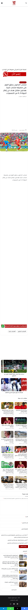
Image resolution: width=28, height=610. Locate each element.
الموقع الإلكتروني (24, 529)
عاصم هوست (12, 600)
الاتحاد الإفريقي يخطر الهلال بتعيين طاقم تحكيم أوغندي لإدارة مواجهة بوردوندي (7, 456)
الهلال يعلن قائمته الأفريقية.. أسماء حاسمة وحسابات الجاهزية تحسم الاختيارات (7, 412)
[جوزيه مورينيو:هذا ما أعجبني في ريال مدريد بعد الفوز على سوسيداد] (7, 434)
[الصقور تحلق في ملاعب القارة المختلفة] (7, 420)
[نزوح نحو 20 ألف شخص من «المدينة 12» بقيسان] (23, 571)
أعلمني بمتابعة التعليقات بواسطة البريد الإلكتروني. (17, 540)
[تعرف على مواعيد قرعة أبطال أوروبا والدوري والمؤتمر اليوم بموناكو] (21, 434)
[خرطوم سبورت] (14, 3)
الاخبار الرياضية (23, 82)
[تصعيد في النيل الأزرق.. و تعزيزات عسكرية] (23, 584)
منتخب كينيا (12, 331)
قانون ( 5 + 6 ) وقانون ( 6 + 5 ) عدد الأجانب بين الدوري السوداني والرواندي (21, 471)
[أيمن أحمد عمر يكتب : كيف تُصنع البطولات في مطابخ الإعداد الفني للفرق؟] (7, 464)
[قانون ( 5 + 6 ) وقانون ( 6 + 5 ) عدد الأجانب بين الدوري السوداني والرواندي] (21, 464)
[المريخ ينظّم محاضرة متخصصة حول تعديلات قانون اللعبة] (21, 449)
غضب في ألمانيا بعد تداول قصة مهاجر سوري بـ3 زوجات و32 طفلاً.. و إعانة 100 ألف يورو (10, 563)
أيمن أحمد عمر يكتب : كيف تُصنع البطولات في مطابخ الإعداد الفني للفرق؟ (8, 471)
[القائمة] (2, 3)
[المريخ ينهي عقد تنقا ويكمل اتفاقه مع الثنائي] (21, 405)
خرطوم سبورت (22, 130)
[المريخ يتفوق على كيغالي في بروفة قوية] (21, 420)
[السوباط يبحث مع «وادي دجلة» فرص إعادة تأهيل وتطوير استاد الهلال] (7, 479)
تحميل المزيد (14, 589)
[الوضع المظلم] (26, 3)
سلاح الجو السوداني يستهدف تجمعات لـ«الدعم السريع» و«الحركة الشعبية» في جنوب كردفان (10, 577)
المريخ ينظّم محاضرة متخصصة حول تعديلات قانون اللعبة (21, 456)
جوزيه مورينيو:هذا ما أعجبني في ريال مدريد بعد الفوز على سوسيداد (7, 441)
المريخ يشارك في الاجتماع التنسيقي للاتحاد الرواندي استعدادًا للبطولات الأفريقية (21, 486)
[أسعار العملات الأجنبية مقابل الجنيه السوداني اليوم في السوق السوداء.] (23, 557)
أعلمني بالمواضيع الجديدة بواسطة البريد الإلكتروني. (17, 543)
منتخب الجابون (21, 331)
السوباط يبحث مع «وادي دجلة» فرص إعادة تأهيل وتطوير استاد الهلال (8, 486)
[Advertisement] (14, 22)
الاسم (26, 516)
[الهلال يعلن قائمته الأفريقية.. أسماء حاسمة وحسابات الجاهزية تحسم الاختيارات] (7, 405)
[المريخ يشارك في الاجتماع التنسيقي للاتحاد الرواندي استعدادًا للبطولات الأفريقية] (21, 479)
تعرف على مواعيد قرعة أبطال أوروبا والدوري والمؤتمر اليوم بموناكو (21, 441)
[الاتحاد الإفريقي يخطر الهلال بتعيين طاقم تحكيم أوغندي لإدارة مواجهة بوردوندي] (7, 449)
